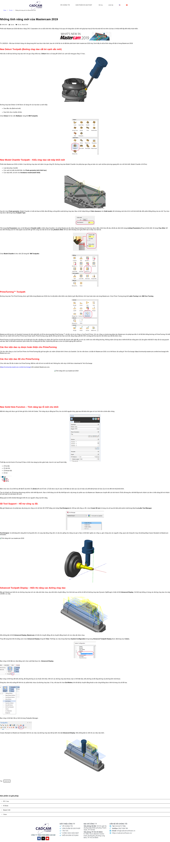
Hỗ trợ (101, 5)
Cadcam (12, 24)
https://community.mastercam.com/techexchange (15, 367)
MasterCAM (25, 24)
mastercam (6, 781)
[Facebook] (39, 838)
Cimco (5, 814)
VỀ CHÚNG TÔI (65, 5)
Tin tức (11, 10)
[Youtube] (47, 838)
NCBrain (5, 805)
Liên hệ (110, 5)
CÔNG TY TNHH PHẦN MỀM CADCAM (43, 835)
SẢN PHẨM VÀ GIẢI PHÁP (84, 5)
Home (5, 10)
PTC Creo (6, 801)
